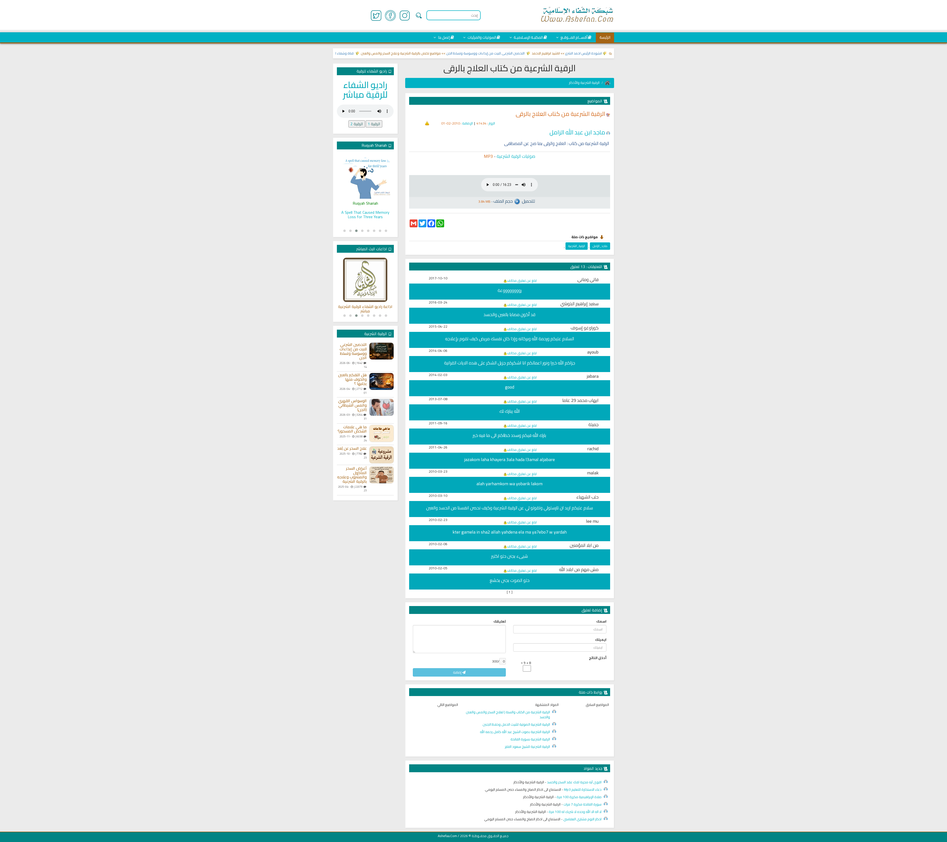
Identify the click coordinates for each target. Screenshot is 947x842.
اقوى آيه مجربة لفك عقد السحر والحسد (574, 782)
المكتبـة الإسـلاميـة (528, 37)
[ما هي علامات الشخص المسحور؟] (381, 433)
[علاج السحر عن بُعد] (381, 455)
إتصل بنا (443, 37)
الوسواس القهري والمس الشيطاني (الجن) (352, 405)
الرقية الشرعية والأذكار (584, 82)
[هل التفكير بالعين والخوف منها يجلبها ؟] (381, 381)
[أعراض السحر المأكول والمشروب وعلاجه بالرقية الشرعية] (381, 475)
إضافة (457, 672)
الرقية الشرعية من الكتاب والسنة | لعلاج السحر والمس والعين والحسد (508, 714)
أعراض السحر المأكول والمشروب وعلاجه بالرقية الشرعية (352, 475)
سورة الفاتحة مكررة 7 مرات (582, 804)
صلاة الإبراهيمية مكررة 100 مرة (579, 797)
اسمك (601, 621)
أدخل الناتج (597, 657)
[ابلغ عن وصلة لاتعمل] (427, 123)
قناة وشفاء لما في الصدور (357, 53)
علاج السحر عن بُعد (352, 448)
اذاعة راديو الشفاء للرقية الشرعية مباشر (365, 309)
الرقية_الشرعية (576, 246)
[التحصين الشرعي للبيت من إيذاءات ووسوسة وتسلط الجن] (381, 351)
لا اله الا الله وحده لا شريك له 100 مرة (575, 811)
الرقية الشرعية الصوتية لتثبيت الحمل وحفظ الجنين (516, 724)
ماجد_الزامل (600, 246)
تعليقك (499, 621)
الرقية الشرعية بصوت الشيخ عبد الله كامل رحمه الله (515, 732)
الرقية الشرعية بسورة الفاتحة (530, 739)
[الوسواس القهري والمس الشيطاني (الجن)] (381, 407)
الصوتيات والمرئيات (481, 37)
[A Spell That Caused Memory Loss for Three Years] (365, 176)
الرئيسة (605, 37)
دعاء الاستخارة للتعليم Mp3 (582, 789)
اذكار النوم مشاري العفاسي (582, 819)
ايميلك (600, 639)
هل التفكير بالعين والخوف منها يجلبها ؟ (352, 379)
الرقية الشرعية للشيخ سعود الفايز (527, 746)
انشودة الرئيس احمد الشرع (605, 53)
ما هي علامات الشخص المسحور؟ (352, 429)
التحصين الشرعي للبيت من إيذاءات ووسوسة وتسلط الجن (507, 53)
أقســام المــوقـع (573, 37)
